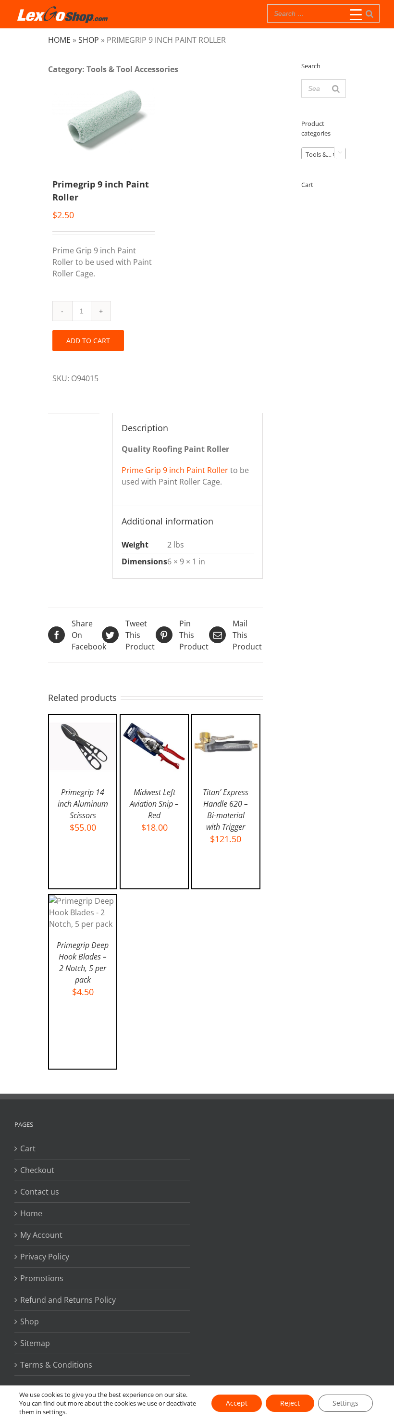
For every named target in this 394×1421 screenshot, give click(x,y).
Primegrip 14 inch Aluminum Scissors (83, 804)
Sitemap (35, 1343)
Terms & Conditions (56, 1364)
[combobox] (323, 154)
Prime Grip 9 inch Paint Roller (175, 470)
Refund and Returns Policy (68, 1300)
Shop (88, 40)
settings (54, 1412)
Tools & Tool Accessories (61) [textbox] (325, 154)
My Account (41, 1235)
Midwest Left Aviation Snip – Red (154, 804)
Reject (290, 1403)
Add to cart (88, 340)
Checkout (37, 1170)
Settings (345, 1403)
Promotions (41, 1278)
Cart (28, 1148)
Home (59, 40)
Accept (236, 1403)
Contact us (39, 1191)
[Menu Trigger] (356, 14)
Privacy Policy (44, 1256)
